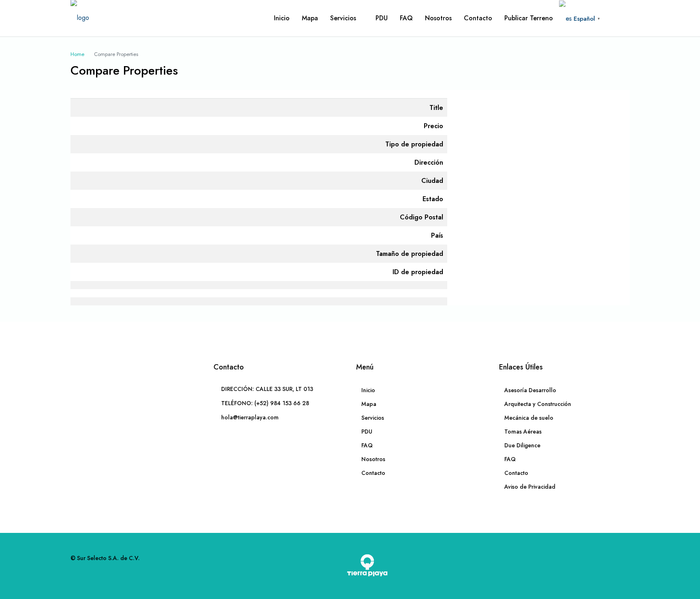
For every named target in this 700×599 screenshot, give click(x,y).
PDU (382, 18)
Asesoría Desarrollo (530, 390)
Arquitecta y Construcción (537, 404)
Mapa (310, 18)
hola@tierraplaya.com (250, 417)
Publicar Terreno (528, 18)
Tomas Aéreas (523, 431)
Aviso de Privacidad (529, 487)
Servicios (343, 18)
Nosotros (438, 18)
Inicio (282, 18)
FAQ (406, 18)
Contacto (478, 18)
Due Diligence (522, 445)
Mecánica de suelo (528, 418)
